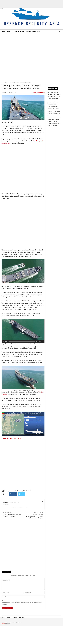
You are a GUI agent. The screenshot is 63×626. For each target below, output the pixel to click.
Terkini (14, 31)
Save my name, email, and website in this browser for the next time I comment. (22, 603)
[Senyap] (40, 341)
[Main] (3, 341)
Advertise (14, 617)
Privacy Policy (21, 617)
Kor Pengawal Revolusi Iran (15, 490)
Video (34, 92)
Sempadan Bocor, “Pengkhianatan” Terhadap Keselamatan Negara (34, 516)
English (34, 31)
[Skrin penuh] (42, 341)
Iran (6, 490)
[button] (23, 331)
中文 (38, 31)
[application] (23, 331)
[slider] (22, 341)
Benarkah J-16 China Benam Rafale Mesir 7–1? (54, 113)
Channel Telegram (25, 31)
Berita (8, 31)
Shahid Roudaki (26, 490)
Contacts (8, 617)
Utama (4, 31)
